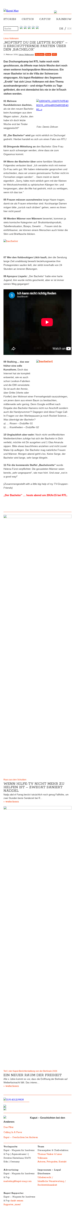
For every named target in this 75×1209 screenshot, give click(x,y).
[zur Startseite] (10, 10)
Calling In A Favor (12, 1132)
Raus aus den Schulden (14, 780)
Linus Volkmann (26, 54)
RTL (54, 54)
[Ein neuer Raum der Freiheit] (37, 937)
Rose (48, 54)
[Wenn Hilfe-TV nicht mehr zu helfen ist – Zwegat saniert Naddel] (37, 646)
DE (61, 28)
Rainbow (64, 19)
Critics (28, 19)
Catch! (45, 19)
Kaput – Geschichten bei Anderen (20, 1137)
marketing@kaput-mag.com (17, 1181)
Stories (9, 19)
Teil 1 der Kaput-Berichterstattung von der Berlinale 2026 (30, 1071)
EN (69, 28)
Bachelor (40, 54)
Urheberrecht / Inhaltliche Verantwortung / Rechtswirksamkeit (52, 1181)
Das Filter (8, 1127)
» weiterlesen (11, 801)
